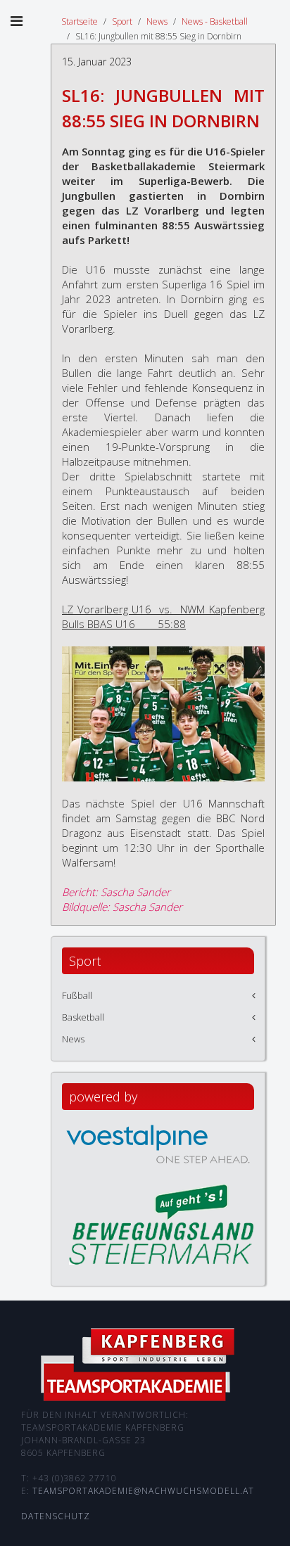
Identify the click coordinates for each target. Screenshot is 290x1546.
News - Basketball (215, 21)
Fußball (77, 995)
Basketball (83, 1017)
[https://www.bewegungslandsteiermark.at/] (161, 1223)
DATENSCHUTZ (55, 1516)
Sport (122, 21)
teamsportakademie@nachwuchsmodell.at (143, 1491)
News (157, 21)
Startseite (79, 21)
